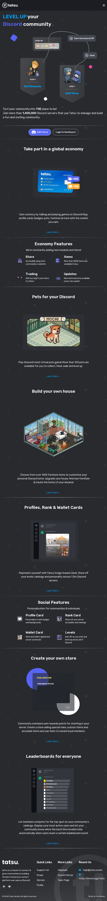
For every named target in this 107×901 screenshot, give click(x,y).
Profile (40, 885)
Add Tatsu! (42, 132)
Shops (40, 875)
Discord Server (65, 875)
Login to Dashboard (66, 132)
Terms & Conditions (96, 896)
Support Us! (43, 870)
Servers (41, 880)
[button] (53, 183)
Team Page (63, 880)
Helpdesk (62, 870)
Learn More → (53, 232)
